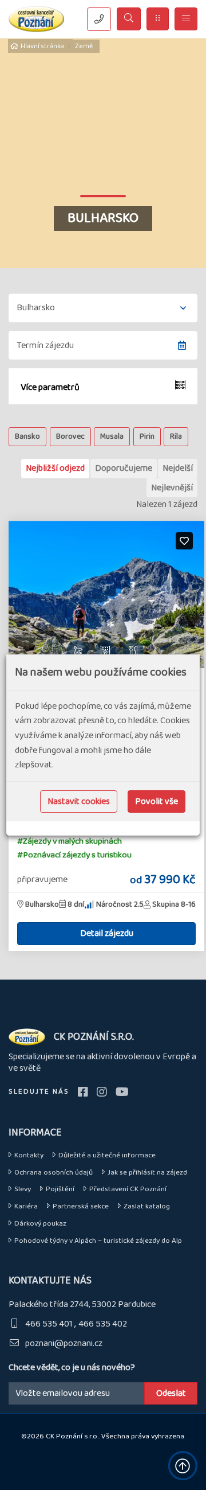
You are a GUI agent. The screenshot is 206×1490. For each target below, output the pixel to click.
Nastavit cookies (78, 801)
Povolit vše (156, 801)
